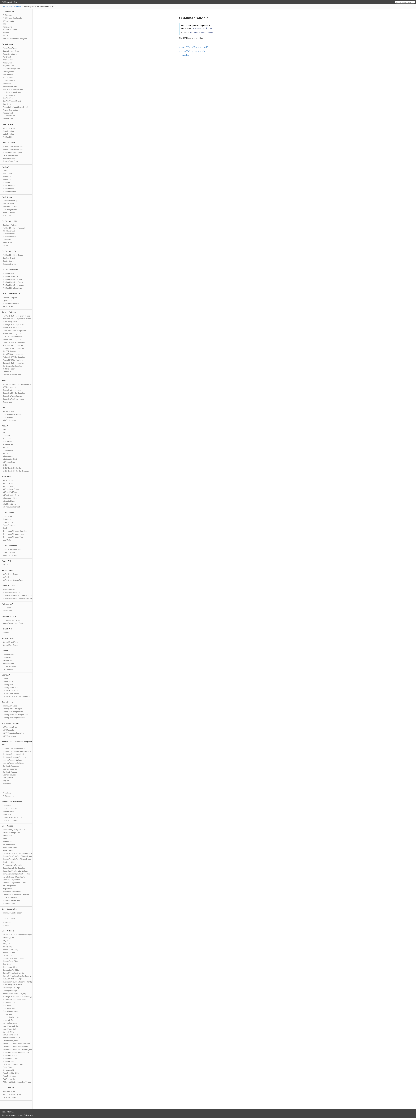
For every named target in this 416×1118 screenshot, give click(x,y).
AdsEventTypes (9, 1091)
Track (5, 170)
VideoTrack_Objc (9, 1076)
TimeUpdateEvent (10, 80)
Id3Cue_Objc (8, 1014)
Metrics (5, 35)
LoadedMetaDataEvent (12, 92)
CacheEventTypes (10, 706)
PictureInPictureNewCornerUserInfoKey (18, 595)
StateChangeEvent (10, 555)
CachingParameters (10, 690)
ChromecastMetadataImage (13, 534)
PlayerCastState (9, 525)
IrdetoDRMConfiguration (12, 336)
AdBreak (6, 447)
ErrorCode (7, 540)
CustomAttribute (9, 233)
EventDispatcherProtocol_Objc (15, 993)
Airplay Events (7, 570)
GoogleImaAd (8, 417)
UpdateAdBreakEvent (11, 900)
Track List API (7, 124)
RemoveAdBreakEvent (12, 891)
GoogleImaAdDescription (12, 414)
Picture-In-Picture (8, 585)
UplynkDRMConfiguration (13, 354)
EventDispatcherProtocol (12, 817)
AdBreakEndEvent (10, 492)
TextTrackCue (8, 239)
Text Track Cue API (9, 221)
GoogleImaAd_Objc (10, 1011)
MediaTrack (7, 173)
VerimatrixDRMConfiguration (14, 357)
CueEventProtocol (10, 225)
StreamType (7, 402)
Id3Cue (5, 245)
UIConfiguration (9, 21)
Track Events (7, 197)
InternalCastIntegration (12, 1017)
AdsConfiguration (9, 420)
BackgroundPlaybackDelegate (15, 38)
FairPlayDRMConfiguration (13, 324)
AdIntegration (8, 456)
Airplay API (6, 561)
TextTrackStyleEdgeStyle (12, 288)
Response (7, 783)
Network (6, 632)
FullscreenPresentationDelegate (15, 999)
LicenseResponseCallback (13, 763)
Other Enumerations (10, 909)
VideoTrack (7, 176)
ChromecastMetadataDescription (15, 531)
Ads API (5, 426)
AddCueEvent (8, 203)
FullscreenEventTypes (11, 620)
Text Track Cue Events (10, 251)
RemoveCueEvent (10, 206)
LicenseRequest (9, 775)
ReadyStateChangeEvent (13, 89)
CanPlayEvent (8, 98)
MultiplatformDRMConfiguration (15, 877)
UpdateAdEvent (9, 903)
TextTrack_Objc (9, 1061)
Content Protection (9, 312)
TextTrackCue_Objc (10, 1055)
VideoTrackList (8, 131)
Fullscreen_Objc (9, 1002)
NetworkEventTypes (10, 642)
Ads (4, 429)
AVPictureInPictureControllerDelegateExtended (21, 934)
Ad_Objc (6, 940)
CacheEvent (7, 805)
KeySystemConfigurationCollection (16, 874)
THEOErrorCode (9, 666)
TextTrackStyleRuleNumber (13, 285)
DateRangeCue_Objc (11, 987)
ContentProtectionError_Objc (14, 973)
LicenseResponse (10, 769)
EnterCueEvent (9, 212)
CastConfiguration (10, 519)
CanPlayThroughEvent (12, 101)
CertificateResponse (11, 766)
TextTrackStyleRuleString (13, 282)
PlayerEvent (7, 888)
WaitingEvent (8, 77)
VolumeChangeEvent (11, 110)
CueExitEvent (8, 261)
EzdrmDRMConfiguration (12, 333)
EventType (7, 814)
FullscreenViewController (13, 865)
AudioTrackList (8, 134)
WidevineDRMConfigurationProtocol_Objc (19, 1082)
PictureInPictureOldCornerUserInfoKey (18, 598)
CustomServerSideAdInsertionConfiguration (20, 982)
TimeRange (7, 793)
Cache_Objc (7, 955)
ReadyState (7, 27)
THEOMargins (8, 796)
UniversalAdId (8, 1070)
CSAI (4, 407)
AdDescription (8, 411)
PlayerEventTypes (10, 48)
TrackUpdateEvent (10, 897)
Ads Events (6, 476)
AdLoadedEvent (9, 501)
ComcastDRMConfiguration (13, 348)
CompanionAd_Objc (11, 970)
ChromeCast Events (10, 545)
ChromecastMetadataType (13, 537)
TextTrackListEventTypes (12, 152)
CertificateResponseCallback (14, 757)
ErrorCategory (8, 669)
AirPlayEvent (8, 577)
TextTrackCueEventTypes (13, 255)
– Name (6, 925)
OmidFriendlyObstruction (12, 468)
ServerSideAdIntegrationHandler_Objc (18, 1049)
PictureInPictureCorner (12, 592)
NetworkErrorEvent (10, 645)
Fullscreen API (7, 604)
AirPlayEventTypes (10, 574)
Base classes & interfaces (12, 801)
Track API (5, 167)
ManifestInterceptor (10, 1023)
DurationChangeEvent (11, 68)
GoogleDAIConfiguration (12, 390)
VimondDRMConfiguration (13, 360)
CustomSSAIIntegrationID (193, 51)
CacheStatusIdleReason (12, 913)
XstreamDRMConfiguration (13, 363)
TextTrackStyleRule (10, 276)
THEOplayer (7, 15)
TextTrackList (8, 137)
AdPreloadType (9, 462)
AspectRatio (7, 610)
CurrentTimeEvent (10, 808)
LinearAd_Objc (9, 1020)
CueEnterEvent (9, 258)
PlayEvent (7, 57)
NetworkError (8, 660)
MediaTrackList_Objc (11, 1026)
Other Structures (8, 1087)
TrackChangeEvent (10, 155)
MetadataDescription (11, 306)
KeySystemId (8, 777)
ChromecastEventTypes (12, 549)
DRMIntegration (9, 369)
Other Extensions (8, 918)
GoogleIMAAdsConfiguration (14, 868)
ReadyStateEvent (9, 54)
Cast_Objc (7, 964)
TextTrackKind (8, 188)
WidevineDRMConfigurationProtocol (17, 318)
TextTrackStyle (8, 273)
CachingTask (8, 684)
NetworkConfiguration (11, 879)
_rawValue (185, 55)
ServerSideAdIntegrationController (16, 1043)
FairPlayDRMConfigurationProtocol (16, 316)
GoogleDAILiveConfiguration (14, 393)
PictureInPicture (9, 589)
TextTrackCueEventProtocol (14, 228)
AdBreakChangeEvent (11, 832)
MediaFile (7, 438)
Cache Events (7, 702)
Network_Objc (8, 1032)
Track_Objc (7, 1067)
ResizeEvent (8, 113)
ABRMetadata (8, 730)
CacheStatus (8, 681)
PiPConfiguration (9, 885)
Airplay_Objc (8, 946)
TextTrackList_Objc (10, 1058)
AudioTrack (7, 179)
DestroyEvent (8, 118)
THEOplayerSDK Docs (10, 2)
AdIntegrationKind (10, 459)
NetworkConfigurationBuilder (14, 882)
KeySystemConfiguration (12, 366)
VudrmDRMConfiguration (12, 339)
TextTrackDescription (11, 303)
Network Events (8, 638)
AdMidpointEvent (9, 504)
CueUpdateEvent (9, 264)
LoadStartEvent (9, 115)
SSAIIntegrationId (9, 387)
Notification (7, 922)
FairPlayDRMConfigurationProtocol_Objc (19, 996)
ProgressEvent (8, 65)
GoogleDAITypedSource (12, 396)
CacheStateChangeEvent (13, 711)
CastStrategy (8, 522)
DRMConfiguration (10, 321)
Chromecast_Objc (10, 967)
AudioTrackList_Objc (11, 949)
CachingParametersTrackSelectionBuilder (19, 853)
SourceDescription (10, 297)
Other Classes (7, 826)
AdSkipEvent (8, 841)
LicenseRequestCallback (12, 760)
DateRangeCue (9, 231)
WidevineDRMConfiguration (14, 342)
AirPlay (5, 564)
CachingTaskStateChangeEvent (15, 714)
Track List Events (8, 142)
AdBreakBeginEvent (11, 489)
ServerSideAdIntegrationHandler (15, 1046)
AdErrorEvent (8, 486)
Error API (5, 650)
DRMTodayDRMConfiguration (14, 330)
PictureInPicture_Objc (11, 1037)
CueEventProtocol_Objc (12, 979)
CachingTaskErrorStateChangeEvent (17, 856)
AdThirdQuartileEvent (11, 507)
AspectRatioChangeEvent (13, 623)
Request (6, 780)
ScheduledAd (8, 444)
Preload (6, 32)
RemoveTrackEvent (10, 161)
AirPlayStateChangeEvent (13, 580)
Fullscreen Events (9, 616)
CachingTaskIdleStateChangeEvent (17, 859)
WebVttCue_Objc (9, 1079)
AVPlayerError (8, 663)
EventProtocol (8, 811)
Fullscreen (7, 607)
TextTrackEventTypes (11, 200)
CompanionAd (8, 450)
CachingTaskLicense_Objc (13, 958)
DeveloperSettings (10, 990)
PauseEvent (7, 63)
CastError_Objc (9, 862)
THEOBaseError (9, 654)
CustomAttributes (9, 236)
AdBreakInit (7, 835)
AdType (6, 453)
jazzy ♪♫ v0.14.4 (16, 1115)
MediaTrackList (9, 128)
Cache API (6, 675)
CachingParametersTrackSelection (16, 696)
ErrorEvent (7, 104)
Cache (5, 678)
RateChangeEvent (10, 86)
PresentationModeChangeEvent (15, 107)
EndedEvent (7, 83)
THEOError (7, 657)
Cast (4, 24)
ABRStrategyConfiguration (13, 733)
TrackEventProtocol (10, 820)
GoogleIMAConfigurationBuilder (15, 871)
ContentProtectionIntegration (14, 748)
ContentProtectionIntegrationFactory (17, 751)
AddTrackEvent (9, 158)
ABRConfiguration (10, 736)
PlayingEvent (8, 59)
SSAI (4, 380)
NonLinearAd (8, 441)
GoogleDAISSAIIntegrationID (194, 47)
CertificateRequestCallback (13, 754)
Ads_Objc (6, 943)
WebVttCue (7, 242)
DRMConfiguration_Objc (12, 984)
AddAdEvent (8, 850)
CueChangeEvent (10, 209)
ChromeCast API (8, 512)
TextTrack (6, 182)
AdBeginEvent (8, 480)
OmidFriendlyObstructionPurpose (16, 471)
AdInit (5, 838)
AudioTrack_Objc (9, 952)
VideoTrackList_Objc (11, 1073)
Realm (26, 1115)
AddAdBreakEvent (10, 847)
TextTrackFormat (9, 191)
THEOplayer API (8, 11)
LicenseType (8, 371)
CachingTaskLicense (11, 693)
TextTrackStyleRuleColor (12, 279)
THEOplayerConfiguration (13, 18)
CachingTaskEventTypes (12, 708)
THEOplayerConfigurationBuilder (16, 894)
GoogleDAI (7, 1005)
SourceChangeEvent (11, 51)
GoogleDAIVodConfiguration (14, 399)
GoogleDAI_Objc (9, 1008)
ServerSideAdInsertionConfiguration (17, 384)
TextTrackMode (9, 185)
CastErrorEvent (9, 552)
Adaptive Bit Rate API (10, 723)
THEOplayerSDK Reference (11, 6)
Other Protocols (8, 931)
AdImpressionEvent (10, 498)
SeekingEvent (8, 71)
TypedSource (8, 300)
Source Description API (11, 293)
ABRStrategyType (10, 727)
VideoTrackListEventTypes (13, 146)
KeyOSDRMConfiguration (13, 351)
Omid (5, 465)
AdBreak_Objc (8, 937)
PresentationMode (10, 29)
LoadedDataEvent (10, 95)
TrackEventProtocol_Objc (13, 1064)
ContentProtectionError (12, 374)
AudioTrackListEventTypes (13, 149)
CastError (6, 528)
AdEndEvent (8, 483)
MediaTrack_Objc (9, 1029)
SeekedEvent (8, 74)
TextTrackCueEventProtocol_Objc (16, 1052)
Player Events (7, 44)
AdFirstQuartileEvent (11, 495)
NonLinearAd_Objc (10, 1035)
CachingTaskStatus (10, 687)
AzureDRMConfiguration (12, 327)
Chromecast (7, 516)
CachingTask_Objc (10, 961)
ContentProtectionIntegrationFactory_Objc (19, 976)
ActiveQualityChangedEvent (14, 829)
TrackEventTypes (9, 1097)
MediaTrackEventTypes (12, 1094)
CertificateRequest (10, 772)
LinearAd (6, 435)
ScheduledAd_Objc (10, 1040)
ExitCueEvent (8, 215)
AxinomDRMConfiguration (13, 345)
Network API (7, 629)
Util (3, 789)
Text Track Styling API (10, 269)
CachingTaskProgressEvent (14, 717)
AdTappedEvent (9, 844)
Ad (4, 432)
